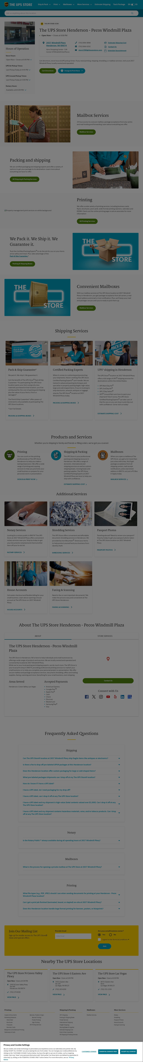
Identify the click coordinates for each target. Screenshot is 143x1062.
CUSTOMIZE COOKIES (89, 1051)
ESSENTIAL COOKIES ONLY (108, 1051)
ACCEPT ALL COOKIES (128, 1051)
